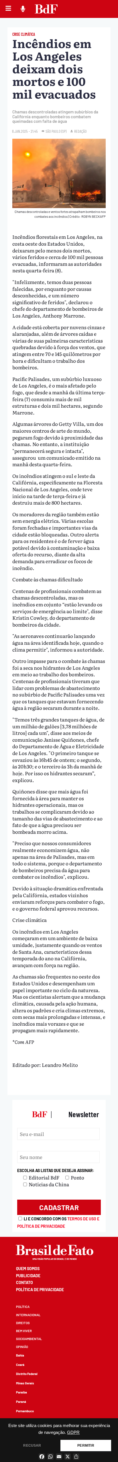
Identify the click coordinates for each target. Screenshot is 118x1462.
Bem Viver (24, 1331)
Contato (24, 1282)
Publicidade (28, 1275)
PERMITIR (85, 1446)
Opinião (22, 1347)
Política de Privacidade (40, 1289)
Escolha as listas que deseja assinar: (55, 1170)
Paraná (21, 1401)
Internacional (28, 1315)
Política (23, 1306)
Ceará (20, 1364)
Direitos (23, 1323)
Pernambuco (25, 1411)
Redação (80, 131)
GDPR (73, 1432)
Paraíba (21, 1392)
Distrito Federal (27, 1374)
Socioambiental (29, 1339)
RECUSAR (32, 1446)
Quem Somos (28, 1268)
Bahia (20, 1355)
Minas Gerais (25, 1383)
